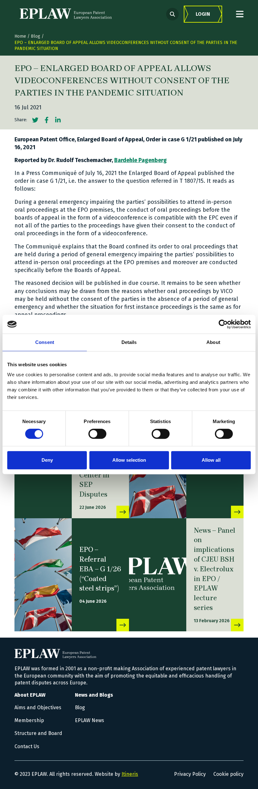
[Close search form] (240, 14)
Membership (29, 720)
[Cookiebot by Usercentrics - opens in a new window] (223, 324)
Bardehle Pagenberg (140, 160)
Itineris (129, 774)
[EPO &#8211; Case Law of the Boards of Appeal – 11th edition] (237, 512)
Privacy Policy (190, 774)
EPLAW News (89, 720)
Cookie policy (228, 774)
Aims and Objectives (37, 707)
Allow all (211, 460)
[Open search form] (172, 14)
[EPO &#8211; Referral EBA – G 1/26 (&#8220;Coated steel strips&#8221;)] (43, 575)
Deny (47, 460)
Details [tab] (129, 342)
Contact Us (26, 746)
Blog (35, 36)
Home (20, 36)
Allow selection (129, 460)
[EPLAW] (65, 14)
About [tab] (213, 342)
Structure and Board (38, 733)
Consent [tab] (44, 342)
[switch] (97, 434)
